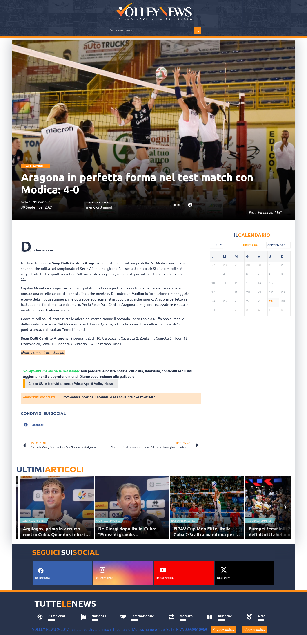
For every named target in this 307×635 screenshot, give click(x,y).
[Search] (197, 30)
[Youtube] (162, 569)
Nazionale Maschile (33, 521)
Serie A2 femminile (141, 397)
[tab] (54, 617)
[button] (190, 205)
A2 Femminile (35, 166)
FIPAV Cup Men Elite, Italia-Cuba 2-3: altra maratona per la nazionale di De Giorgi (206, 534)
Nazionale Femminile (259, 521)
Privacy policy (223, 629)
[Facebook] (40, 570)
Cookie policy (254, 629)
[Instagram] (102, 569)
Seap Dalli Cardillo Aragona (104, 397)
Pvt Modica (72, 397)
